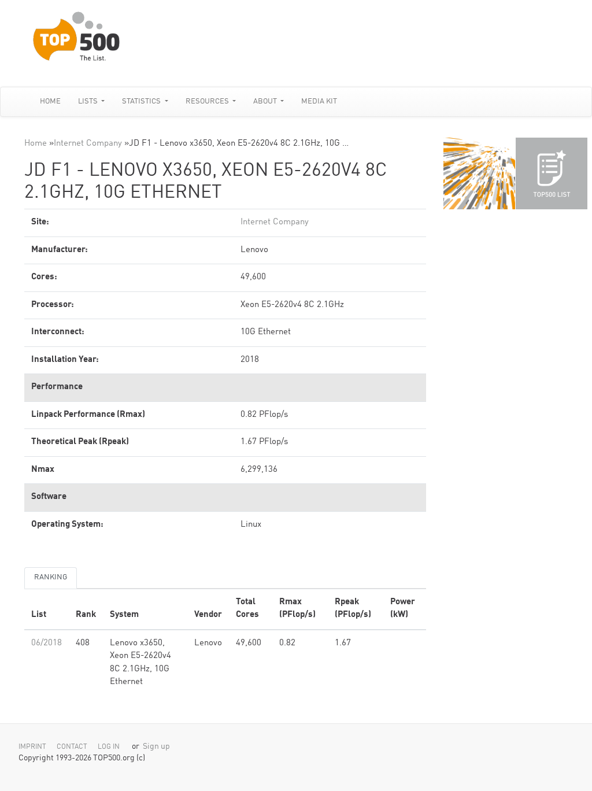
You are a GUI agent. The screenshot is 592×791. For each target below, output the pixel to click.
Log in (109, 747)
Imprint (32, 747)
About (266, 101)
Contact (72, 747)
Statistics (142, 101)
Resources (208, 101)
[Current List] (551, 173)
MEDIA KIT (319, 101)
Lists (88, 101)
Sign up (156, 747)
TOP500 (479, 173)
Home (50, 101)
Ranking (50, 577)
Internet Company (88, 143)
